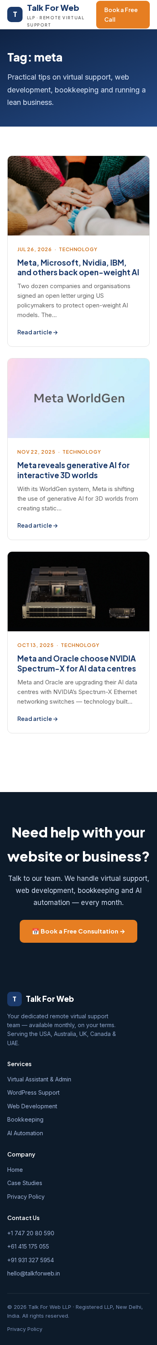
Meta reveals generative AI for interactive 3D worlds (73, 470)
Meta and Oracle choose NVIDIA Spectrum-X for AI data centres (76, 663)
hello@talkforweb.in (33, 1273)
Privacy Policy (26, 1196)
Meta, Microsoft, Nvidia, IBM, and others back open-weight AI (78, 267)
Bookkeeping (25, 1119)
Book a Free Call (121, 14)
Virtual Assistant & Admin (39, 1079)
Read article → (37, 332)
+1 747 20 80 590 (30, 1233)
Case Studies (24, 1182)
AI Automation (25, 1133)
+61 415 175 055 (28, 1246)
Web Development (32, 1106)
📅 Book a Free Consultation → (78, 931)
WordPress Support (33, 1092)
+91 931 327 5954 (30, 1260)
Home (15, 1169)
